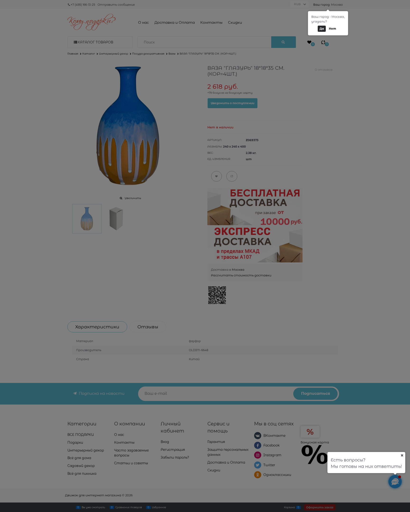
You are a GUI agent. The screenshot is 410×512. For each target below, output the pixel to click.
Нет (332, 28)
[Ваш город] (402, 455)
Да (322, 28)
